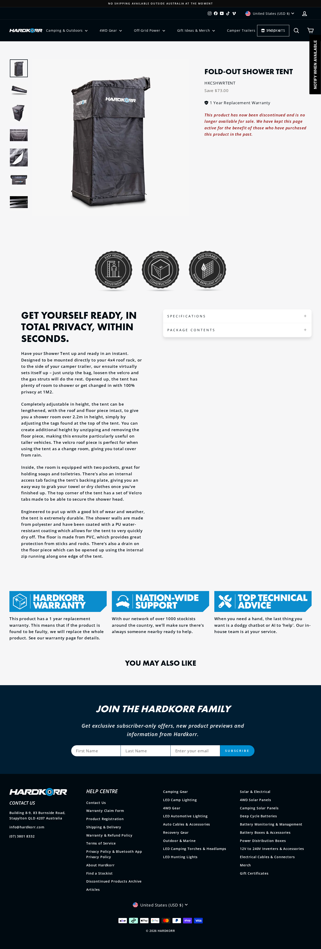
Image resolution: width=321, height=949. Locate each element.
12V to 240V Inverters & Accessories (272, 848)
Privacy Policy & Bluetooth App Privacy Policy (114, 854)
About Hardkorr (100, 865)
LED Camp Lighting (180, 800)
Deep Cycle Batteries (258, 816)
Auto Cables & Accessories (186, 824)
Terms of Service (101, 843)
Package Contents (191, 330)
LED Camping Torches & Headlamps (194, 848)
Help (272, 30)
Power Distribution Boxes (263, 840)
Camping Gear (175, 791)
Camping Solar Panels (259, 808)
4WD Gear (109, 30)
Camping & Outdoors (65, 30)
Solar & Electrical (255, 791)
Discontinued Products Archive (114, 881)
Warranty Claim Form (105, 810)
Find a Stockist (99, 873)
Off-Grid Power (147, 30)
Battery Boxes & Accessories (265, 832)
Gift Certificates (254, 873)
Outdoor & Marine (179, 840)
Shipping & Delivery (103, 827)
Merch (245, 865)
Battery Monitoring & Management (271, 824)
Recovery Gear (176, 832)
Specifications (186, 316)
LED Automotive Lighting (185, 816)
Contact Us (96, 802)
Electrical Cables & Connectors (267, 857)
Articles (93, 889)
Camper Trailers (241, 30)
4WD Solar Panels (255, 800)
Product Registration (105, 819)
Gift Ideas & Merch (194, 30)
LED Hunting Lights (180, 857)
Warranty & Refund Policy (109, 835)
